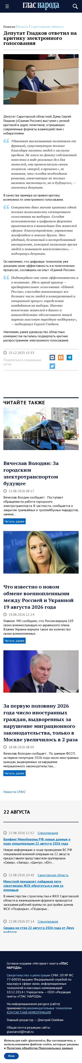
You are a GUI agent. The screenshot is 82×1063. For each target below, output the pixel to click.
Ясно (11, 1056)
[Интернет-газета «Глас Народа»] (41, 6)
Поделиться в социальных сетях (22, 362)
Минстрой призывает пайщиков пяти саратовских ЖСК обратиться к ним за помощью (33, 885)
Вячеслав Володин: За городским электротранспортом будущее (31, 473)
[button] (52, 357)
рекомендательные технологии (49, 1008)
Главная (9, 26)
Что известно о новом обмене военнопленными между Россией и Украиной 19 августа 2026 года (38, 596)
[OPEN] (8, 6)
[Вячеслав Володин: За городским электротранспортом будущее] (41, 430)
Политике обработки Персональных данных (40, 1048)
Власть (22, 26)
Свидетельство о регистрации (28, 975)
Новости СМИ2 (14, 792)
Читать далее (14, 521)
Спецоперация (48, 833)
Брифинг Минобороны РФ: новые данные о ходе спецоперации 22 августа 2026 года (36, 841)
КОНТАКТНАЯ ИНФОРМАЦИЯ (29, 1012)
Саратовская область (47, 26)
